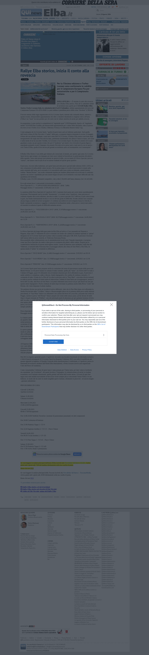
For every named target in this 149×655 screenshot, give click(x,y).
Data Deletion (62, 350)
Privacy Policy (87, 350)
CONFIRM (53, 342)
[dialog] (74, 327)
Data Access (74, 350)
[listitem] (74, 335)
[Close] (112, 305)
